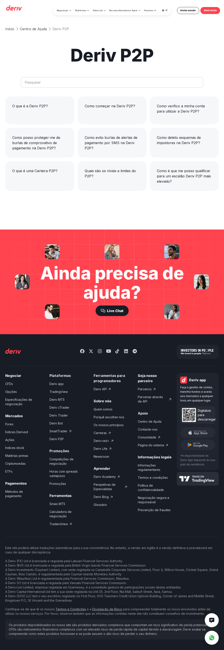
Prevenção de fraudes (154, 510)
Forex (9, 424)
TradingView (58, 392)
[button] (64, 10)
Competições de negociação (61, 461)
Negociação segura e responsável (153, 500)
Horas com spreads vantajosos (63, 474)
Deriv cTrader (59, 407)
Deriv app (56, 384)
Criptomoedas (15, 463)
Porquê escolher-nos (109, 417)
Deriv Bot (56, 423)
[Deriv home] (14, 8)
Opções (11, 392)
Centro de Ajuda (33, 29)
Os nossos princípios (109, 425)
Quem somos (103, 409)
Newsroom (101, 456)
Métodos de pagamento (14, 494)
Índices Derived (16, 432)
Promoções (57, 484)
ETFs (8, 471)
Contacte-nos (148, 429)
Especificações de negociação (18, 402)
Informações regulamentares (149, 467)
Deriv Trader (58, 415)
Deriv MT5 (57, 399)
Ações (9, 440)
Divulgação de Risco (107, 609)
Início (9, 29)
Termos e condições (153, 477)
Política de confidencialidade (151, 488)
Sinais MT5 (57, 504)
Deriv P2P (56, 439)
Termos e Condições (71, 609)
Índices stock (14, 448)
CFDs (9, 384)
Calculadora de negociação (60, 514)
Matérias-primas (16, 455)
